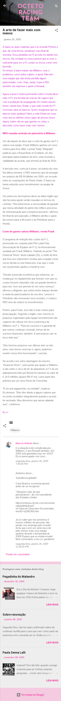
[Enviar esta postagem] (11, 423)
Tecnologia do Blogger (32, 694)
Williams (15, 430)
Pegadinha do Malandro (19, 576)
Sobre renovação (14, 614)
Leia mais (52, 604)
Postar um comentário (17, 554)
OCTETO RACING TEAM (30, 13)
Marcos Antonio (24, 443)
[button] (56, 30)
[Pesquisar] (56, 7)
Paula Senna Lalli (14, 652)
